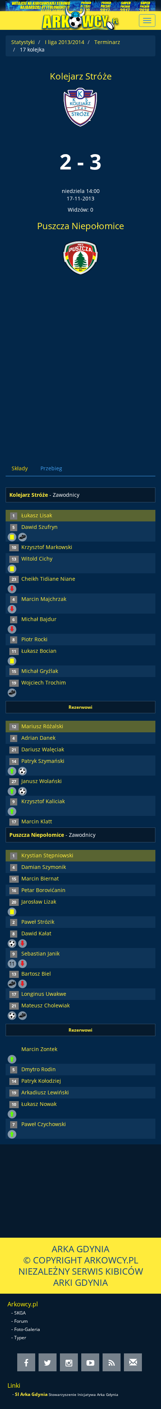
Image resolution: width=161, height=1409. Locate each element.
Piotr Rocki (34, 639)
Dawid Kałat (36, 933)
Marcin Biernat (40, 878)
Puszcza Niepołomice (80, 225)
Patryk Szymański (42, 760)
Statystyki (23, 42)
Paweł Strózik (37, 921)
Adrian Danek (38, 737)
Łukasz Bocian (39, 650)
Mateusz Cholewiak (45, 1005)
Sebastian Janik (40, 953)
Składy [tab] (20, 468)
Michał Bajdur (39, 619)
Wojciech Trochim (43, 682)
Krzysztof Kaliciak (43, 801)
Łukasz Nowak (39, 1103)
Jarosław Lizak (38, 901)
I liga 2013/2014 (64, 42)
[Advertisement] (80, 363)
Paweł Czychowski (43, 1124)
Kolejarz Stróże (81, 76)
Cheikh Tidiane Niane (48, 578)
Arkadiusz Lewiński (45, 1092)
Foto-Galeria (27, 1329)
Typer (20, 1337)
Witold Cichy (36, 558)
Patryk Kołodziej (41, 1080)
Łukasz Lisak (36, 515)
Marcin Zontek (39, 1049)
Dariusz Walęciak (42, 749)
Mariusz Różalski (42, 726)
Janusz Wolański (41, 781)
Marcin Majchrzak (43, 598)
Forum (21, 1321)
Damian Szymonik (43, 866)
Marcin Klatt (36, 821)
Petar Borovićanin (43, 890)
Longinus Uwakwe (43, 993)
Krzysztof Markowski (46, 547)
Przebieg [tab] (51, 468)
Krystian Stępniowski (47, 855)
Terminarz (107, 42)
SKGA (20, 1313)
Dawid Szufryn (39, 526)
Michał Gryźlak (39, 670)
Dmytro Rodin (38, 1069)
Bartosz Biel (36, 973)
